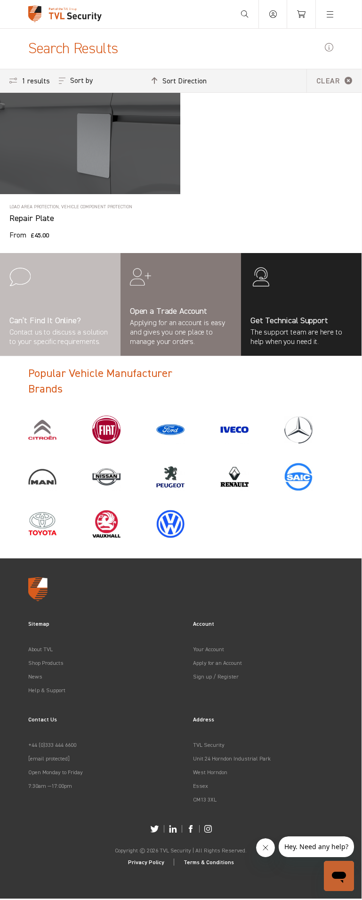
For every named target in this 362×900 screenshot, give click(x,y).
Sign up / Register (216, 676)
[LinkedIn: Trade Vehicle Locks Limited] (173, 829)
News (35, 676)
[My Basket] (301, 14)
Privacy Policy (146, 862)
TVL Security (209, 744)
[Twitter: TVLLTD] (154, 829)
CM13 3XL (205, 799)
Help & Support (46, 690)
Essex (200, 785)
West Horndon (210, 772)
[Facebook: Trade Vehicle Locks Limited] (190, 829)
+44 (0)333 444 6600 (52, 744)
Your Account (208, 649)
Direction (184, 80)
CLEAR (328, 80)
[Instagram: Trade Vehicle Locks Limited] (208, 829)
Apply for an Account (217, 662)
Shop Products (46, 662)
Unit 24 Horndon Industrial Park (232, 758)
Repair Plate (31, 218)
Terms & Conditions (209, 862)
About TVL (40, 649)
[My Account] (273, 14)
